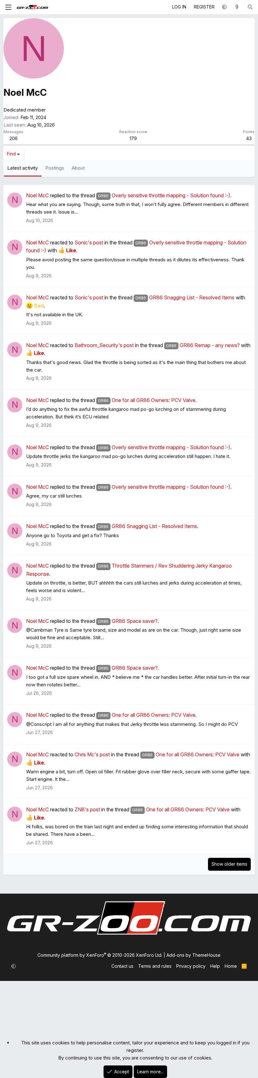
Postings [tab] (54, 168)
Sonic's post (89, 242)
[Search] (250, 7)
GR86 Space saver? (127, 621)
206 (13, 138)
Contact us (122, 966)
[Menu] (8, 7)
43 (249, 138)
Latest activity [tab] (22, 168)
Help (215, 966)
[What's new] (237, 7)
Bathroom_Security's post (104, 345)
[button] (224, 7)
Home (231, 966)
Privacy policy (190, 966)
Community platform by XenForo (99, 955)
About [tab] (78, 168)
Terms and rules (154, 966)
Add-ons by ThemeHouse (193, 955)
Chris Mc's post (92, 754)
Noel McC (37, 195)
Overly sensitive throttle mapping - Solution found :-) (164, 195)
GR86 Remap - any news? (202, 345)
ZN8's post (87, 809)
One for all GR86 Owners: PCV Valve (146, 400)
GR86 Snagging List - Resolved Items (184, 297)
